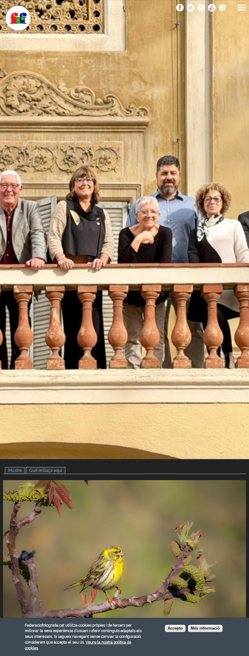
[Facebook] (180, 8)
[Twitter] (190, 8)
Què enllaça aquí (45, 470)
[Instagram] (201, 8)
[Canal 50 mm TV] (222, 8)
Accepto (175, 628)
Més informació (205, 628)
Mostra (16, 470)
